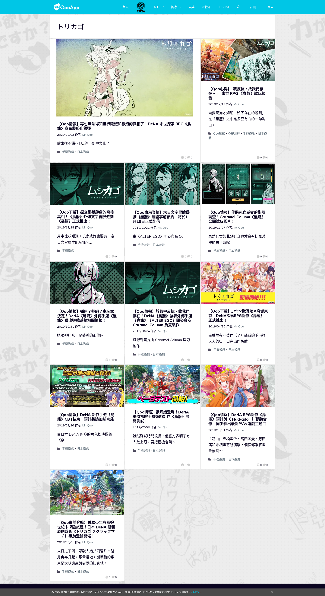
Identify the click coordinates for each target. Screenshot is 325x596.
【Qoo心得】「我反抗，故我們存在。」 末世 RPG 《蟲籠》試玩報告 (236, 93)
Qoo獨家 (219, 133)
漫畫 (192, 7)
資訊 (156, 7)
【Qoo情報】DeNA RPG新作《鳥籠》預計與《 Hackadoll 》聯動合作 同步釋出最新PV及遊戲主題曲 (237, 419)
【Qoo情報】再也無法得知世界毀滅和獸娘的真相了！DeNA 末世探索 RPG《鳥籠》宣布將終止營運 (124, 126)
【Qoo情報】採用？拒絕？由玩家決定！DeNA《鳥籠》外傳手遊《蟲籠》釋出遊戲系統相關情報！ (87, 316)
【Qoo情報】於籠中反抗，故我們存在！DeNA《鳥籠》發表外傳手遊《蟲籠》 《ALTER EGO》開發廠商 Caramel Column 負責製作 (162, 318)
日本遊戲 (83, 152)
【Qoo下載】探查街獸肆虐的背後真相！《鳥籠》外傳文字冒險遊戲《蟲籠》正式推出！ (85, 217)
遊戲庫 (206, 7)
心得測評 (234, 133)
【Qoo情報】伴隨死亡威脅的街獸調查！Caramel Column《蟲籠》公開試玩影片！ (236, 217)
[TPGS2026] (141, 7)
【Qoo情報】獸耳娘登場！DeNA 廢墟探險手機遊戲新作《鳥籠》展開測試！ (161, 416)
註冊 (253, 7)
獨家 (174, 7)
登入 (270, 7)
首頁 (126, 7)
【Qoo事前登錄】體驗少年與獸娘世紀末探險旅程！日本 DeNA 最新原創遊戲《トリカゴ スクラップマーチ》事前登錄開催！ (86, 529)
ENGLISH (223, 7)
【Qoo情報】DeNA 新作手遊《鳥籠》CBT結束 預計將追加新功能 (85, 417)
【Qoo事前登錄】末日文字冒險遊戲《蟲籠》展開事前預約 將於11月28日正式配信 (161, 217)
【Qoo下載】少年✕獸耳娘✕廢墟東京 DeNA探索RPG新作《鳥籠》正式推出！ (238, 316)
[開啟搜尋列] (238, 7)
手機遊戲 (68, 152)
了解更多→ (196, 592)
